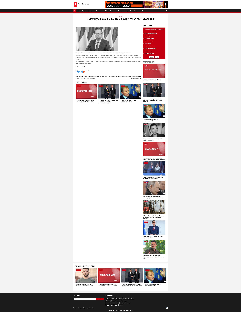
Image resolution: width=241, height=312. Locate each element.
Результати (157, 57)
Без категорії (119, 298)
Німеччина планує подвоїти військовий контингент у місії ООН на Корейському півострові (108, 102)
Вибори (120, 10)
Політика (116, 303)
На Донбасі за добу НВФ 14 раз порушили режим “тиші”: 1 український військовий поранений (125, 76)
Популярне (78, 270)
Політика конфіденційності (89, 307)
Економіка (98, 10)
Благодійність (133, 10)
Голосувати (151, 57)
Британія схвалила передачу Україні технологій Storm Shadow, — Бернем (152, 80)
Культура (112, 10)
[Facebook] (77, 72)
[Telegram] (79, 72)
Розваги (107, 305)
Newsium (125, 310)
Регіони (128, 303)
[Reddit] (84, 72)
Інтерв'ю (113, 298)
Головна (75, 307)
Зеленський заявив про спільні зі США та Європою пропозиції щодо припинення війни (154, 159)
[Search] (166, 11)
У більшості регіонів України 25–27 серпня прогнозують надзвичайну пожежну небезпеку (153, 217)
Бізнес (132, 298)
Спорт (126, 10)
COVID (141, 10)
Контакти (80, 307)
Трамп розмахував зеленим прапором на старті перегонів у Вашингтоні (153, 178)
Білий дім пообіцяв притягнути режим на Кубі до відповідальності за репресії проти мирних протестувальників (91, 76)
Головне (120, 16)
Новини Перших (82, 10)
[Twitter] (82, 72)
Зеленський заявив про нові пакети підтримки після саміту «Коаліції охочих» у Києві (153, 257)
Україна (90, 10)
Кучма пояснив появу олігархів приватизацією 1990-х (150, 120)
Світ (106, 10)
